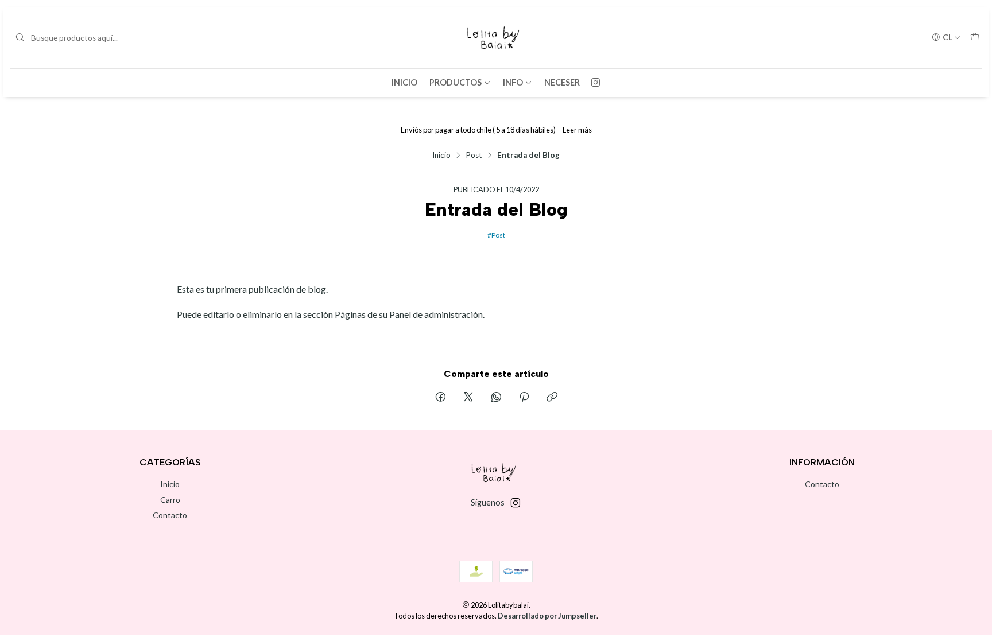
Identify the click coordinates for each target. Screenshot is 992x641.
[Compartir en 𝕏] (468, 397)
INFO (513, 82)
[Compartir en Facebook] (440, 397)
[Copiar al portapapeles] (551, 397)
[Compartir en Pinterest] (524, 397)
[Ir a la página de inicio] (496, 38)
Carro (170, 499)
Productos (455, 82)
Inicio (404, 82)
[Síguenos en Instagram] (595, 82)
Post (474, 155)
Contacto (170, 515)
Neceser (562, 82)
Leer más (577, 129)
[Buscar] (20, 37)
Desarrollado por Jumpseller (547, 615)
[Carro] (975, 37)
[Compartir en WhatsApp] (496, 397)
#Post (496, 234)
